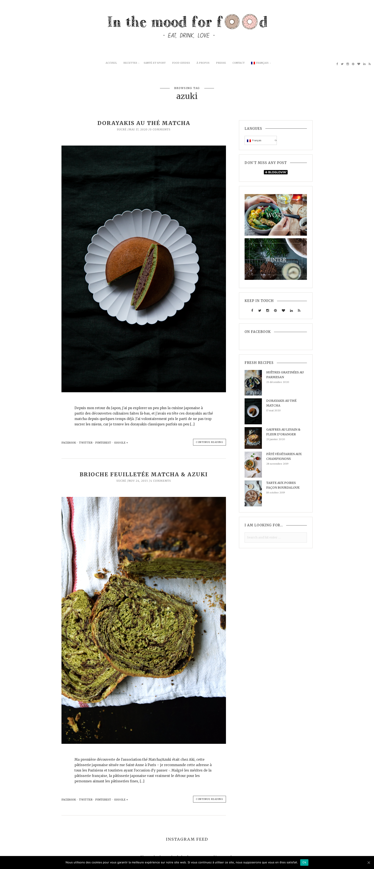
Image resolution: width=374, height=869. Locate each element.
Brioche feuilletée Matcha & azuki (144, 474)
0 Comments (160, 129)
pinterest (103, 442)
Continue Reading (209, 442)
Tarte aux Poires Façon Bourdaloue (283, 485)
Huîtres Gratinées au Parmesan (285, 374)
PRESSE (221, 62)
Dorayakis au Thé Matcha (143, 123)
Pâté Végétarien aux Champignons (284, 456)
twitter (85, 442)
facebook (68, 442)
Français (262, 62)
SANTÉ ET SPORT (155, 62)
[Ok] (368, 862)
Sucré (122, 129)
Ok (304, 862)
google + (121, 442)
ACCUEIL (111, 62)
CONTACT (238, 62)
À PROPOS (203, 62)
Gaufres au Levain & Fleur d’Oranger (283, 432)
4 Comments (160, 480)
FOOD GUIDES (181, 62)
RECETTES (130, 62)
